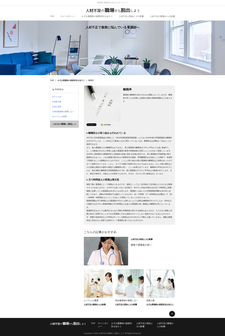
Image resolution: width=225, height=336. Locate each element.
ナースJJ (57, 97)
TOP (52, 16)
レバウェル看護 (91, 300)
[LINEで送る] (106, 124)
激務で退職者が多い (141, 245)
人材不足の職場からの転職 (162, 16)
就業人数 (150, 300)
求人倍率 (57, 107)
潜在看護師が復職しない (126, 300)
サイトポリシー (68, 16)
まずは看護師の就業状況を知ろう (97, 16)
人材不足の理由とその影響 (131, 16)
